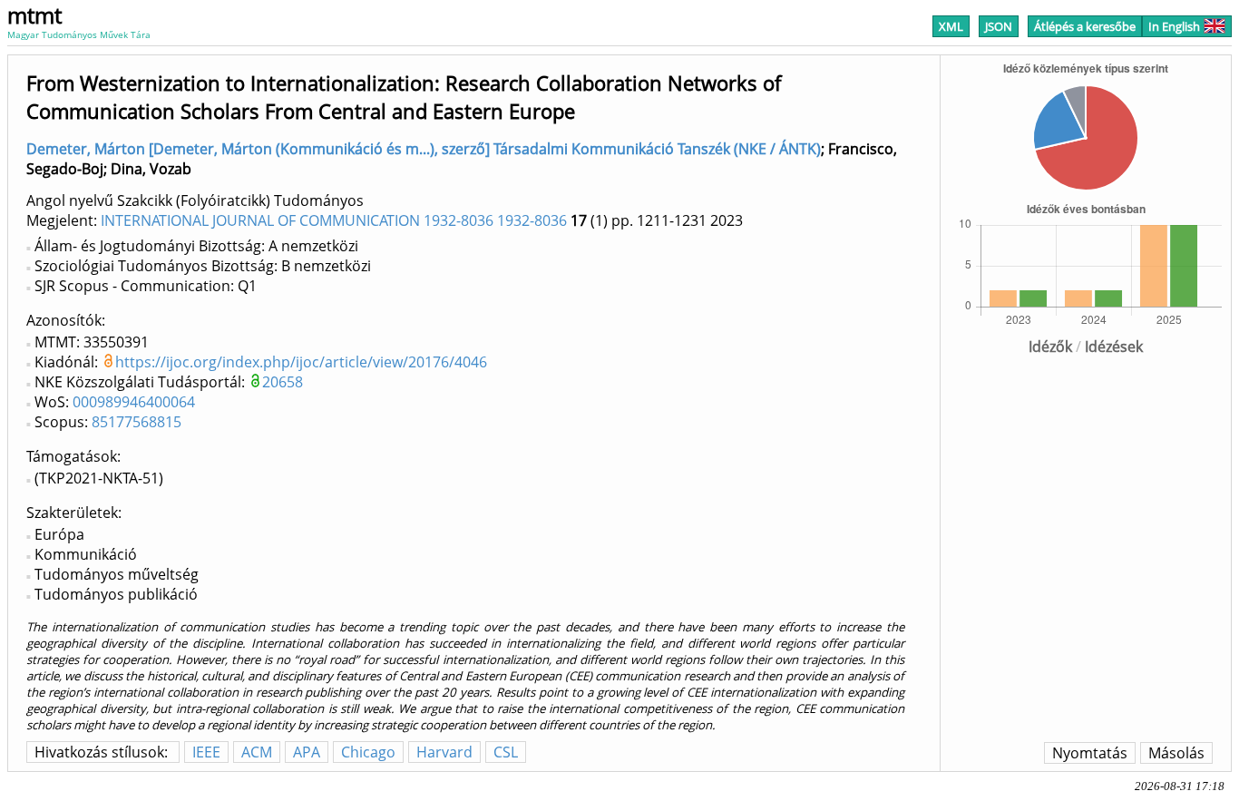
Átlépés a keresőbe (1085, 26)
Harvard (444, 752)
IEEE (206, 752)
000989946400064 (134, 402)
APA (306, 752)
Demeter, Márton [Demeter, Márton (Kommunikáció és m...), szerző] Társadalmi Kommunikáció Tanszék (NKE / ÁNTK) (423, 149)
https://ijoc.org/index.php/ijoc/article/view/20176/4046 (301, 362)
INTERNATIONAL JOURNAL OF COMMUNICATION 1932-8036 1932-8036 (334, 220)
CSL (505, 752)
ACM (256, 752)
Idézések (1114, 347)
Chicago (368, 752)
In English (1174, 26)
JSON (998, 26)
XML (951, 26)
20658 (282, 382)
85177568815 (136, 422)
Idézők (1050, 347)
